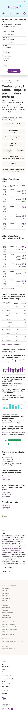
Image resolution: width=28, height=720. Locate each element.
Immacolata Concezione (9, 649)
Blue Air (8, 310)
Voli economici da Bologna (9, 629)
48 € (24, 247)
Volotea (8, 326)
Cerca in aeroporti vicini (9, 34)
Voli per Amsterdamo (8, 612)
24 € (24, 190)
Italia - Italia (5, 509)
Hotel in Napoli (7, 567)
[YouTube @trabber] (11, 710)
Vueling (8, 333)
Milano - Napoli (6, 492)
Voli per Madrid (6, 598)
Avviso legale (5, 705)
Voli (3, 664)
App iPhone (5, 686)
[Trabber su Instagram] (3, 710)
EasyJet (8, 329)
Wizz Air (8, 319)
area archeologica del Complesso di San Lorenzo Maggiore (12, 550)
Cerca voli (14, 71)
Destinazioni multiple (9, 26)
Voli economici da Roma (8, 624)
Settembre (5, 646)
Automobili (5, 672)
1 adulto (5, 60)
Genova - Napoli (6, 494)
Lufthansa (8, 340)
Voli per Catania (6, 596)
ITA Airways (9, 322)
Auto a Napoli (7, 571)
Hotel (3, 669)
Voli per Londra (6, 610)
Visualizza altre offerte (8, 289)
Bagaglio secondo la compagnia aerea (12, 641)
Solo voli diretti (7, 56)
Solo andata (18, 24)
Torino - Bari (5, 478)
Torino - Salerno (6, 476)
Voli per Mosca (6, 615)
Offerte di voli (6, 667)
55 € (24, 272)
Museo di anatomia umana (10, 556)
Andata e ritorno (8, 24)
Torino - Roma (6, 479)
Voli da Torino (6, 505)
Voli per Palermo (6, 593)
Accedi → (23, 2)
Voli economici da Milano (9, 622)
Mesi (3, 644)
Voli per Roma (6, 601)
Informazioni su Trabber (9, 679)
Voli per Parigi (5, 605)
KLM (7, 336)
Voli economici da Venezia (9, 632)
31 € (24, 207)
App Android (6, 684)
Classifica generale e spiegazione (11, 344)
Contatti (4, 693)
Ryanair (13, 139)
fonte (3, 530)
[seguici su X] (8, 710)
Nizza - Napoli (6, 496)
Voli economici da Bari (8, 634)
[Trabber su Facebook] (6, 710)
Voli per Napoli (6, 507)
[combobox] (14, 30)
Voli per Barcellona (7, 591)
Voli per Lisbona (6, 617)
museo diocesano (13, 547)
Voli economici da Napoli (9, 627)
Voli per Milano (6, 588)
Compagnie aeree (7, 639)
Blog (3, 681)
